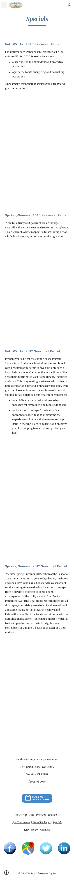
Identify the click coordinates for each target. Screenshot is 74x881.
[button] (4, 5)
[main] (37, 20)
